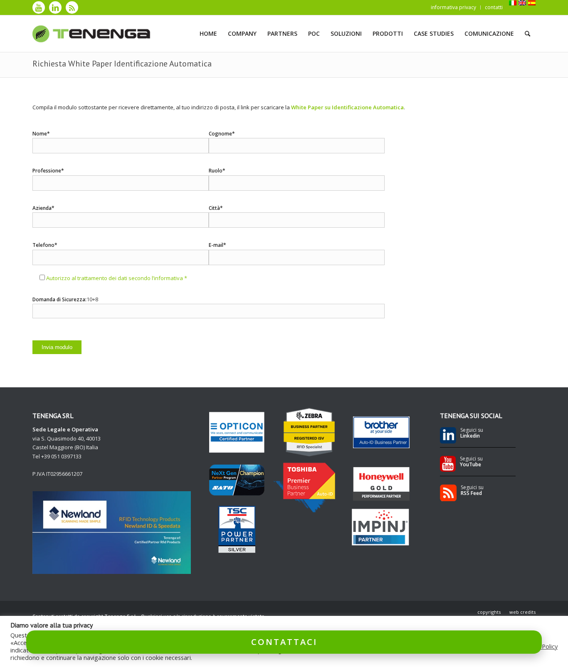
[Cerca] (527, 33)
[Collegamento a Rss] (72, 7)
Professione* (48, 170)
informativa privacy (453, 7)
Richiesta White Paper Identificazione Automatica (122, 63)
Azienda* (43, 208)
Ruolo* (217, 170)
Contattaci (284, 641)
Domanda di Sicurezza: (59, 299)
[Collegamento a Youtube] (38, 7)
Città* (216, 208)
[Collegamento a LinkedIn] (55, 7)
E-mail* (217, 245)
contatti (494, 7)
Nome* (41, 133)
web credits (522, 612)
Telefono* (44, 245)
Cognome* (222, 133)
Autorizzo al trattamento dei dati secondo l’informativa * (116, 278)
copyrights (489, 612)
